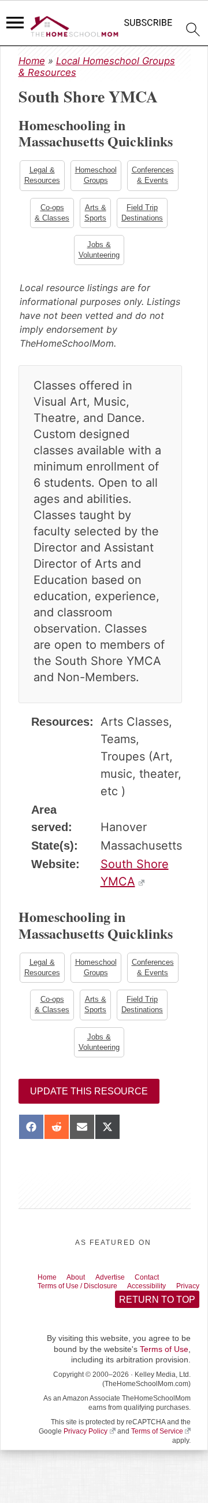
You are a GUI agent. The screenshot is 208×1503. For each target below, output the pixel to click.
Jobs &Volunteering (127, 252)
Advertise (122, 1284)
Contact (165, 1284)
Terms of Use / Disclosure (85, 1294)
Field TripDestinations (70, 252)
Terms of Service (157, 1451)
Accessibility (166, 1294)
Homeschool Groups (125, 175)
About (83, 1284)
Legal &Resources (70, 175)
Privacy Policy (85, 1451)
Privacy (52, 1304)
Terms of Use (164, 1369)
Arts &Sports (154, 214)
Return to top (156, 1319)
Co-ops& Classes (109, 214)
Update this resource (89, 1098)
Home (31, 61)
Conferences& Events (55, 214)
